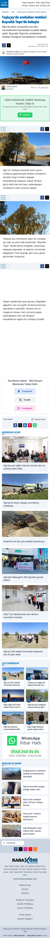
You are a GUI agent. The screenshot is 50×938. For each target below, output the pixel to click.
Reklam (25, 893)
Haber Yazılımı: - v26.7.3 (25, 935)
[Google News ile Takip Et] (43, 87)
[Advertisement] (25, 350)
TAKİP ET (26, 115)
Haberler (5, 12)
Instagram (27, 408)
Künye (25, 889)
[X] (21, 849)
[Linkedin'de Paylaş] (25, 425)
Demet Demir (12, 87)
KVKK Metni (25, 914)
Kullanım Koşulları (25, 900)
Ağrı (13, 12)
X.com (27, 399)
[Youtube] (30, 849)
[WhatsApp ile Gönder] (35, 425)
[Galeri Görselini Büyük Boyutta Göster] (25, 149)
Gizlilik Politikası (25, 904)
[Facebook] (16, 849)
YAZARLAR (10, 843)
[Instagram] (25, 849)
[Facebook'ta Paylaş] (4, 45)
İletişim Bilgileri (25, 918)
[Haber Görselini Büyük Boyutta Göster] (25, 70)
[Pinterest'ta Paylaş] (30, 425)
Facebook (27, 391)
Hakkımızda (25, 885)
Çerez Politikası (25, 908)
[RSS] (35, 849)
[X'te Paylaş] (9, 45)
